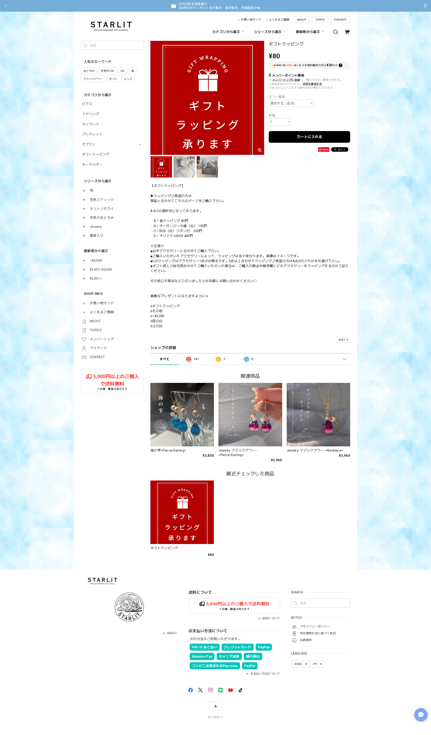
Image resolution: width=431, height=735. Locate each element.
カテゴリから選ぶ (226, 32)
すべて (164, 359)
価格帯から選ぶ (308, 32)
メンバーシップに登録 (286, 79)
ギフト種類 (277, 97)
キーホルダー (92, 165)
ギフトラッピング (96, 154)
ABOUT (301, 19)
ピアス (87, 104)
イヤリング (90, 114)
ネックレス (90, 124)
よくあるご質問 (279, 19)
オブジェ (89, 144)
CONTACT (340, 19)
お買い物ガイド (251, 19)
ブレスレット (92, 134)
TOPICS (320, 19)
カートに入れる (309, 137)
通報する (344, 339)
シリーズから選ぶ (268, 32)
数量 (272, 115)
